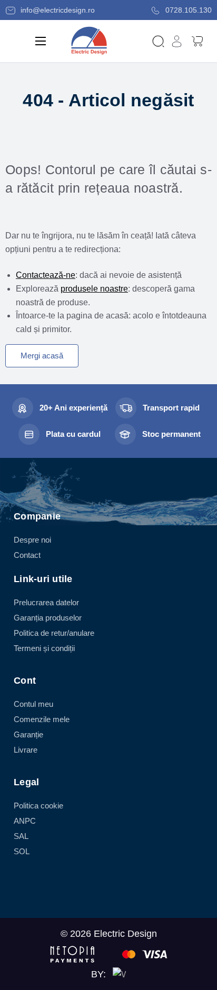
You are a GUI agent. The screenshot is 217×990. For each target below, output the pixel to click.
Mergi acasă (42, 355)
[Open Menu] (40, 41)
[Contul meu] (176, 41)
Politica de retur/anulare (54, 632)
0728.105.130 (187, 10)
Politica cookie (38, 805)
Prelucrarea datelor (46, 602)
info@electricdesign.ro (56, 10)
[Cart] (197, 40)
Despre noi (32, 539)
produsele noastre (94, 288)
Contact (27, 555)
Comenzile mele (42, 719)
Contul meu (33, 703)
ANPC (25, 820)
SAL (21, 836)
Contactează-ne (45, 275)
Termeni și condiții (44, 648)
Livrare (25, 749)
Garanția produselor (48, 617)
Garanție (28, 734)
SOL (21, 851)
